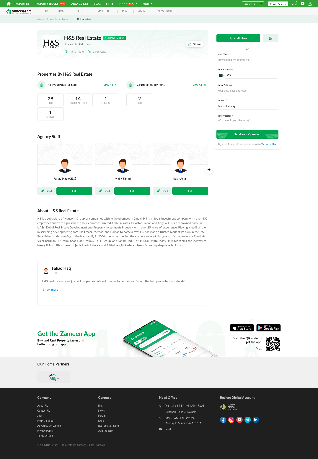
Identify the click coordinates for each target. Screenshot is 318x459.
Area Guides (79, 3)
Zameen (41, 18)
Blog (97, 3)
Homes (62, 11)
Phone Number (226, 69)
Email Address (225, 85)
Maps (110, 3)
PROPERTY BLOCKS (46, 3)
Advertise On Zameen (49, 425)
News (101, 410)
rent (125, 11)
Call (74, 191)
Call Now (240, 38)
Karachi (66, 18)
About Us (42, 405)
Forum (102, 415)
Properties (21, 3)
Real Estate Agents (108, 425)
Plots (80, 11)
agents (143, 11)
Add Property (279, 3)
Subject (222, 100)
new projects (167, 11)
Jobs (40, 415)
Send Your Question (247, 134)
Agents (53, 18)
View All (108, 85)
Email (49, 191)
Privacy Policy (45, 430)
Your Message (225, 116)
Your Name (224, 54)
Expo (101, 420)
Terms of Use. (269, 144)
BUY (46, 11)
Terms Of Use (45, 435)
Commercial (102, 11)
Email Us (170, 429)
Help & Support (46, 420)
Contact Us (43, 410)
